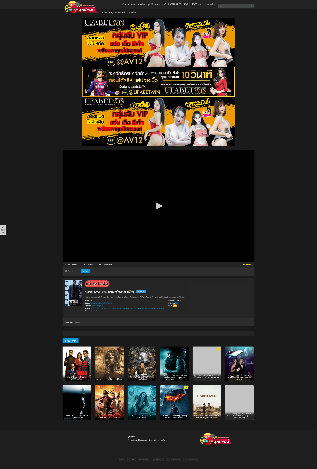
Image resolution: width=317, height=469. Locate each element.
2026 (177, 303)
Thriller (109, 303)
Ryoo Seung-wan (97, 305)
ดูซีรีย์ (150, 4)
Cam (86, 271)
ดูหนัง (157, 4)
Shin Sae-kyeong (150, 308)
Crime (105, 303)
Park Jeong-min (116, 308)
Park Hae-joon (105, 308)
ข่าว (201, 4)
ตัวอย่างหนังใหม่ (138, 4)
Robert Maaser (139, 308)
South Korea (95, 311)
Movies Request (174, 4)
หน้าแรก (125, 4)
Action (92, 303)
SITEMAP (193, 4)
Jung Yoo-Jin (95, 308)
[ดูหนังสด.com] (81, 7)
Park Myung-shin (127, 308)
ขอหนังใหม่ (211, 4)
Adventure (98, 303)
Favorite (90, 264)
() (127, 264)
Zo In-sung (160, 308)
